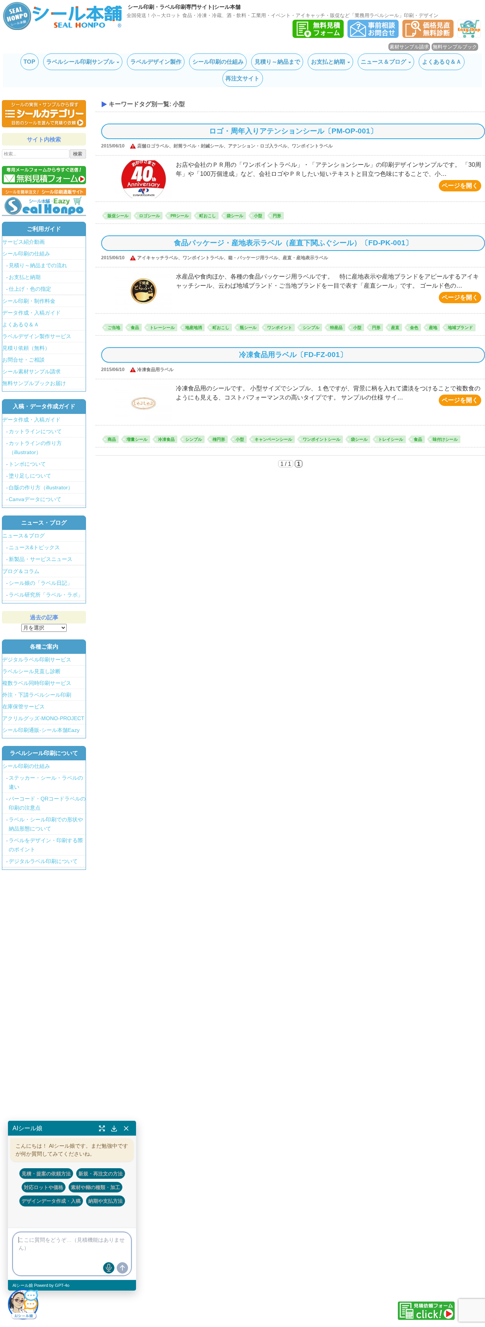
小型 (258, 215)
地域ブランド (460, 327)
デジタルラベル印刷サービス (36, 659)
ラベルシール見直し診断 (31, 671)
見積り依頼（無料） (26, 348)
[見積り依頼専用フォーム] (318, 36)
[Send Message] (122, 1268)
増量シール (137, 439)
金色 (414, 327)
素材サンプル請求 (409, 47)
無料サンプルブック (455, 47)
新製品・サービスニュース (40, 559)
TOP (29, 61)
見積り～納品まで (277, 61)
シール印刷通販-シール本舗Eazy (41, 730)
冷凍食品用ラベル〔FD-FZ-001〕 (293, 355)
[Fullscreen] (102, 1128)
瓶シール (248, 327)
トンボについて (27, 464)
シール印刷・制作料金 (28, 301)
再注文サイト (242, 78)
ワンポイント (279, 327)
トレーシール (162, 327)
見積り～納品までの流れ (38, 265)
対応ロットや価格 (43, 1187)
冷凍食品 (166, 439)
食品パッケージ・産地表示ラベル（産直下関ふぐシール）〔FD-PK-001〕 (293, 243)
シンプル (311, 327)
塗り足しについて (30, 476)
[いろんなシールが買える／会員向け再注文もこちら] (44, 202)
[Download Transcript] (114, 1128)
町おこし (207, 215)
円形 (277, 215)
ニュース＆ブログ (383, 61)
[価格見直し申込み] (428, 36)
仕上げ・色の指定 (30, 289)
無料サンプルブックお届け (34, 383)
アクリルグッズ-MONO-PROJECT (43, 718)
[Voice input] (108, 1268)
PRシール (180, 215)
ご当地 (114, 327)
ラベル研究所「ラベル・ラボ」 (46, 595)
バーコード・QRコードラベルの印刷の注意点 (47, 803)
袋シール (235, 215)
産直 (395, 327)
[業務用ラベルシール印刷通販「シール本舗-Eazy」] (469, 36)
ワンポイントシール (321, 439)
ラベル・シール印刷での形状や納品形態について (46, 824)
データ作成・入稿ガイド (31, 313)
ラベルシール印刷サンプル (80, 61)
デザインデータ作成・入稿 (51, 1201)
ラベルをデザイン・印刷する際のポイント (46, 844)
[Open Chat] (23, 1303)
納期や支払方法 (105, 1201)
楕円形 (219, 439)
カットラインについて (35, 431)
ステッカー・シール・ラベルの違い (46, 782)
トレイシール (390, 439)
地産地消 (193, 327)
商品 (112, 439)
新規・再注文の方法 (100, 1173)
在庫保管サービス (23, 706)
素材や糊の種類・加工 (95, 1187)
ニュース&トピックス (34, 547)
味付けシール (445, 439)
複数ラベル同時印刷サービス (36, 683)
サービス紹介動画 (23, 242)
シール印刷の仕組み (218, 61)
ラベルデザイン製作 (155, 61)
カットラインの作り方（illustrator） (35, 447)
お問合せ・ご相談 (23, 360)
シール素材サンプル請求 (31, 371)
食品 (135, 327)
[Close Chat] (126, 1128)
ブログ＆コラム (20, 571)
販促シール (118, 215)
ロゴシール (149, 215)
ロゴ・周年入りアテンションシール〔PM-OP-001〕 (293, 131)
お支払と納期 (328, 61)
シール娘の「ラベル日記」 (40, 583)
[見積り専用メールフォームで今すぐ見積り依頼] (44, 175)
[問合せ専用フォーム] (373, 36)
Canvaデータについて (35, 499)
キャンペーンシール (273, 439)
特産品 (336, 327)
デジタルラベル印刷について (43, 861)
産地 (433, 327)
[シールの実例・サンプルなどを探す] (44, 113)
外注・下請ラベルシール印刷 (36, 695)
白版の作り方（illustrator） (41, 487)
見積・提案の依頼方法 (46, 1173)
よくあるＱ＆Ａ (442, 61)
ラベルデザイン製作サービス (36, 336)
